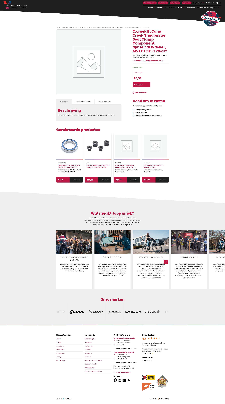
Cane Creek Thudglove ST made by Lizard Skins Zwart (125, 166)
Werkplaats (175, 3)
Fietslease (186, 3)
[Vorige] (59, 262)
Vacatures (88, 353)
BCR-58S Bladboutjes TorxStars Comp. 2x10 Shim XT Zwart (98, 166)
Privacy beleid (89, 368)
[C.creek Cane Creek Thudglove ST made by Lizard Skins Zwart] (127, 147)
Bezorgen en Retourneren (93, 360)
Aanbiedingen (61, 360)
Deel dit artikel (141, 93)
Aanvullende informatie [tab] (83, 102)
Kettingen (82, 27)
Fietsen (58, 339)
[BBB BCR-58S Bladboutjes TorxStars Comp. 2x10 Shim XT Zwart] (98, 147)
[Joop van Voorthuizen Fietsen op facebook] (115, 380)
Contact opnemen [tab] (104, 102)
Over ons (88, 357)
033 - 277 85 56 (121, 359)
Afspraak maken (149, 3)
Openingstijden (90, 339)
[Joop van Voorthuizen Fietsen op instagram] (119, 380)
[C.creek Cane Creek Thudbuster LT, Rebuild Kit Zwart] (155, 147)
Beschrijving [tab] (64, 102)
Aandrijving (73, 27)
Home (58, 27)
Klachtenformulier (91, 364)
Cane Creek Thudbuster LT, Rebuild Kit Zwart (153, 166)
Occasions (60, 346)
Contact (88, 350)
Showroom (163, 3)
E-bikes (58, 342)
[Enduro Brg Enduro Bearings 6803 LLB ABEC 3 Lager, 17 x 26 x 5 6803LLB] (69, 147)
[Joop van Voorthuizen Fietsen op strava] (128, 380)
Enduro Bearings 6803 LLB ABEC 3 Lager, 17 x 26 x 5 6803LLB (69, 166)
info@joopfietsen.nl (123, 372)
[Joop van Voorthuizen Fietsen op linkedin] (124, 380)
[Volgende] (166, 262)
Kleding (210, 8)
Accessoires (201, 8)
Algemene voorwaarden (93, 371)
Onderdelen (190, 8)
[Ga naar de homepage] (15, 5)
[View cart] (217, 3)
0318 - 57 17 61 (120, 345)
